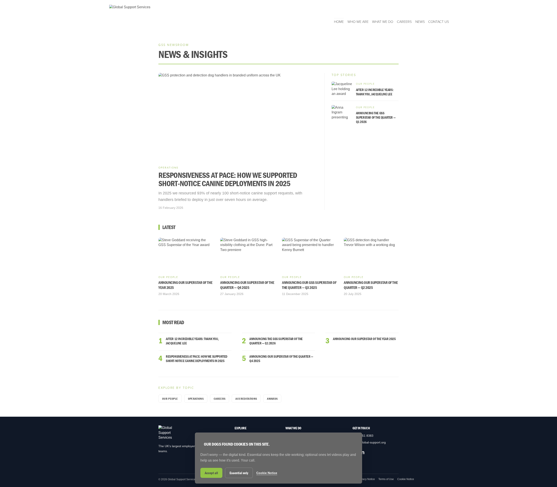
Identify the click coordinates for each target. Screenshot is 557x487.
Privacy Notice (366, 479)
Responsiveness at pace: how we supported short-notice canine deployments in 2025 (196, 358)
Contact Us (438, 22)
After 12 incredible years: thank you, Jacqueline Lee (192, 341)
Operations (196, 399)
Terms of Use (386, 479)
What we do (382, 22)
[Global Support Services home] (129, 14)
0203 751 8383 (362, 435)
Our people (170, 399)
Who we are (358, 22)
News (420, 22)
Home (339, 22)
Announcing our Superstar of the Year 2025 (364, 339)
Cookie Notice (405, 479)
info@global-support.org (369, 442)
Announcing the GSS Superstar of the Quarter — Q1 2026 (276, 341)
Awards (272, 399)
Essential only (239, 473)
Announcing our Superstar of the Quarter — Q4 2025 (281, 358)
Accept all (211, 473)
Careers (404, 22)
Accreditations (246, 399)
